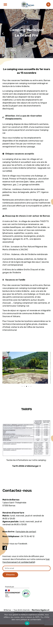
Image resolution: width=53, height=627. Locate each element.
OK (27, 623)
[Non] (49, 619)
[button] (5, 4)
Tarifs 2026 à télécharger (25, 466)
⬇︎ (40, 466)
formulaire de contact (26, 531)
